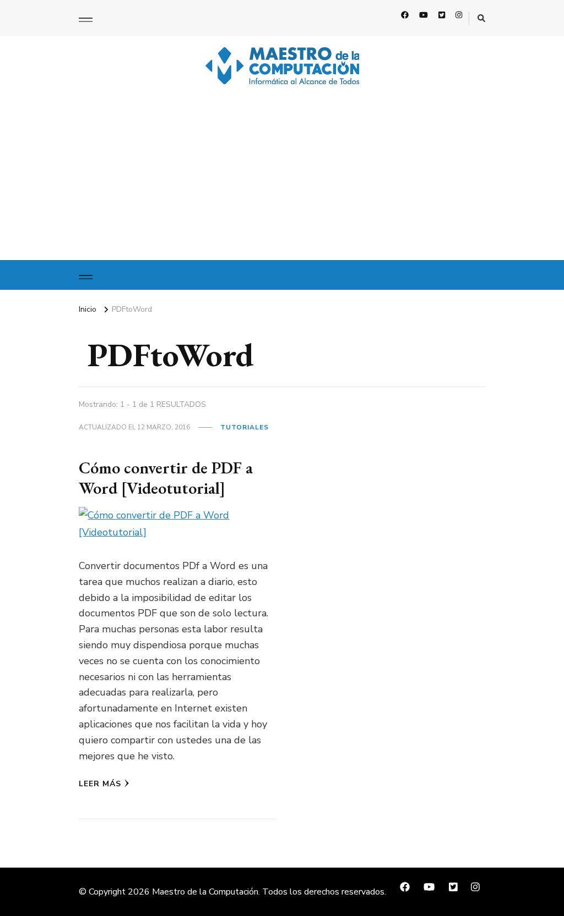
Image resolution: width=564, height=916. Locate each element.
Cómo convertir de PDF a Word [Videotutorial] (166, 478)
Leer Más (100, 784)
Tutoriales (244, 427)
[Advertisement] (282, 178)
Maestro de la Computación (205, 892)
